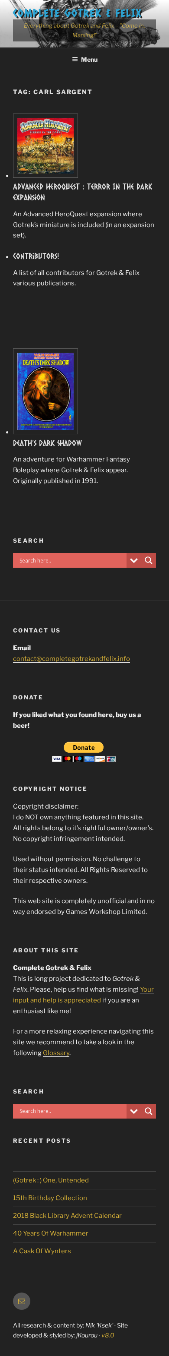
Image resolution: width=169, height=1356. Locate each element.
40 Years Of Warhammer (50, 1233)
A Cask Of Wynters (42, 1251)
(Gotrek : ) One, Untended (51, 1180)
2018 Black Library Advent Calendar (67, 1216)
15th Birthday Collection (50, 1198)
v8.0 (107, 1335)
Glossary (56, 1053)
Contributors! (36, 256)
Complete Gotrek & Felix (77, 12)
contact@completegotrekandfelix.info (71, 659)
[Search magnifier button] (148, 560)
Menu (89, 59)
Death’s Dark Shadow (47, 443)
